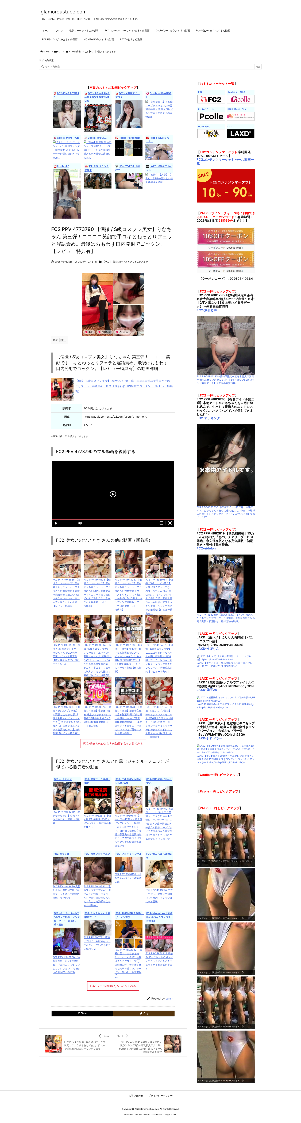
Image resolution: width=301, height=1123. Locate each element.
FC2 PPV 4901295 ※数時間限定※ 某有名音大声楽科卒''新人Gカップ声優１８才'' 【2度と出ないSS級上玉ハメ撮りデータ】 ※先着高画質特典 (225, 379)
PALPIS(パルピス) (236, 109)
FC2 (59, 51)
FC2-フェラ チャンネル (128, 853)
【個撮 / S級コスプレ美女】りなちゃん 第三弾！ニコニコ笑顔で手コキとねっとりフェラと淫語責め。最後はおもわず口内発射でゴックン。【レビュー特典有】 (124, 386)
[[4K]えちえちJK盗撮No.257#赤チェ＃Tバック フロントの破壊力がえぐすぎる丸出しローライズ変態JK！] (159, 151)
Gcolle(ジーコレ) (236, 92)
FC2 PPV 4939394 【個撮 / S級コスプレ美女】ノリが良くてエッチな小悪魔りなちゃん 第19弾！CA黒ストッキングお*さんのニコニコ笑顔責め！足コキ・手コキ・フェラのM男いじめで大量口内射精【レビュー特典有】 (97, 660)
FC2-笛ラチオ (62, 853)
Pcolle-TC (63, 166)
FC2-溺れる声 (207, 310)
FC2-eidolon (206, 548)
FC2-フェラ (141, 261)
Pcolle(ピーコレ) (206, 109)
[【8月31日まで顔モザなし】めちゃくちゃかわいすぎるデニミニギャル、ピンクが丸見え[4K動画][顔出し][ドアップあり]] (67, 193)
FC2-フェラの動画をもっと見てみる (113, 986)
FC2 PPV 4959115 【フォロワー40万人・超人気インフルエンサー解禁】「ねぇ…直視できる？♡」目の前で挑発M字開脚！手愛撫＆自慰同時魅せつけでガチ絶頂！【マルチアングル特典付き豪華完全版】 (128, 830)
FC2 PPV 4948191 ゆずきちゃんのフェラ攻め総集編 (128, 878)
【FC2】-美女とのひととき (102, 51)
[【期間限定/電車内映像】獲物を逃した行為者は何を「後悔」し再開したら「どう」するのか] (128, 148)
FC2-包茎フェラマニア (97, 853)
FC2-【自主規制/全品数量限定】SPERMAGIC (97, 97)
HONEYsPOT (205, 126)
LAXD (230, 126)
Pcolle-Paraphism (129, 137)
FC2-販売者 (75, 51)
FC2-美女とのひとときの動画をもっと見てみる (113, 743)
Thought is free (169, 1114)
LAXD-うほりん (208, 648)
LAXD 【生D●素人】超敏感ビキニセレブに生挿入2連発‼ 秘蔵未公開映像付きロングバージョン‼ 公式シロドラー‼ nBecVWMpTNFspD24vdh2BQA (225, 759)
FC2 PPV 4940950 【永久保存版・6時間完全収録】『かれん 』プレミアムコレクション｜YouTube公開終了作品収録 (66, 965)
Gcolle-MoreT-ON (68, 137)
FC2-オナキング (208, 418)
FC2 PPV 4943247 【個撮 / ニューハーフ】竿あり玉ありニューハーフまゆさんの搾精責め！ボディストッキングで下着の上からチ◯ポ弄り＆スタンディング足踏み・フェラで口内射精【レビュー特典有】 (128, 594)
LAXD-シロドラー (209, 738)
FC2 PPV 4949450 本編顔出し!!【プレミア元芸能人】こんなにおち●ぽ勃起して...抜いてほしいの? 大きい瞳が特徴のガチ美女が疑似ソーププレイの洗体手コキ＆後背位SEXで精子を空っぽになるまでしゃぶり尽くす (159, 823)
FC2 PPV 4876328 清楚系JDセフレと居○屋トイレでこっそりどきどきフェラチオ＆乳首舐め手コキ (159, 961)
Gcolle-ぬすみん (97, 137)
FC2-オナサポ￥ (63, 779)
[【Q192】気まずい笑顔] (97, 180)
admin (169, 998)
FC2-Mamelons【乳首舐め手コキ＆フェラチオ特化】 (159, 917)
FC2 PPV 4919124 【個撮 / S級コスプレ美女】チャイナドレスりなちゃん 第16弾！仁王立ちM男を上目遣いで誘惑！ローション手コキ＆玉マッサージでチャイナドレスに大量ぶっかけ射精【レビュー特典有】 (159, 722)
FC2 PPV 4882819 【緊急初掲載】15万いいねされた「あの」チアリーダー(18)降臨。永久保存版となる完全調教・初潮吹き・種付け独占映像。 (226, 618)
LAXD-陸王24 (207, 690)
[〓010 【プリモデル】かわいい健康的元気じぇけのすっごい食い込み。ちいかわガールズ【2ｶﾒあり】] (128, 180)
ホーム (46, 51)
